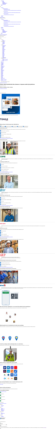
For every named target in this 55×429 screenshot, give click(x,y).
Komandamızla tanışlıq (5, 31)
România (2, 73)
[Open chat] (0, 425)
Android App (2, 416)
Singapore (4, 43)
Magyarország (4, 49)
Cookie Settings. (44, 427)
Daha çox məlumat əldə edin (3, 138)
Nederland (2, 70)
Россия (3, 51)
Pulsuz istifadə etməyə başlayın (3, 391)
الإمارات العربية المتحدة (5, 60)
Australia (2, 63)
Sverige (3, 56)
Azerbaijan (4, 42)
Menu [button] (4, 17)
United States (2, 62)
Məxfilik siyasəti (3, 413)
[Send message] (6, 424)
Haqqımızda (4, 2)
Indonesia (2, 64)
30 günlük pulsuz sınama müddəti (3, 82)
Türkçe (2, 77)
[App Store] (2, 90)
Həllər (3, 19)
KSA (3, 58)
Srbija (1, 74)
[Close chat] (2, 423)
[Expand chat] (0, 423)
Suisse (2, 76)
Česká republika (4, 45)
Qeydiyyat (1, 17)
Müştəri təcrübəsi (4, 3)
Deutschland (4, 46)
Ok (0, 428)
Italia (1, 69)
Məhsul (2, 7)
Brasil (3, 40)
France (3, 47)
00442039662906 (5, 34)
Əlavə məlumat (1, 384)
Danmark (2, 66)
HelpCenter (2, 410)
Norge (3, 50)
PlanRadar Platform (6, 8)
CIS (1, 65)
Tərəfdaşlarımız (4, 4)
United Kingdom (4, 57)
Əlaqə (3, 1)
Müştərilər (2, 27)
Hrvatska (3, 48)
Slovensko (4, 54)
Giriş (1, 5)
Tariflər (2, 16)
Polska (3, 52)
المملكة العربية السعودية (5, 59)
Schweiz (3, 53)
